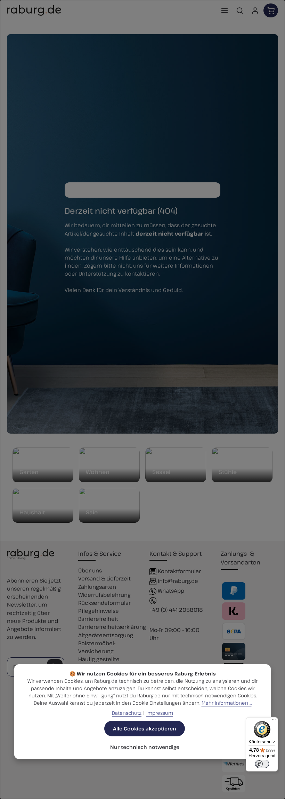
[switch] (262, 764)
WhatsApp (171, 590)
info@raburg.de (178, 580)
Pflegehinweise (98, 610)
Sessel (161, 472)
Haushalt (32, 512)
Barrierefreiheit (98, 618)
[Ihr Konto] (255, 10)
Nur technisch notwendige (144, 747)
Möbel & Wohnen (97, 468)
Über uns (90, 570)
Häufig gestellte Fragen (99, 663)
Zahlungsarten (97, 586)
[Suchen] (240, 10)
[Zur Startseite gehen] (34, 10)
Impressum (159, 713)
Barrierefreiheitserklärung (112, 626)
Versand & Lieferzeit (104, 578)
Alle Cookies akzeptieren (144, 728)
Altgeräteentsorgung (105, 635)
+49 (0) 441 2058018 (176, 609)
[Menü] (224, 10)
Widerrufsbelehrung (104, 594)
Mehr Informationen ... (227, 702)
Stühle (228, 472)
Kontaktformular (179, 571)
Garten (29, 472)
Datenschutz (126, 713)
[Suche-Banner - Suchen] (213, 190)
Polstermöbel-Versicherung (96, 647)
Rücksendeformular (104, 602)
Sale (92, 512)
